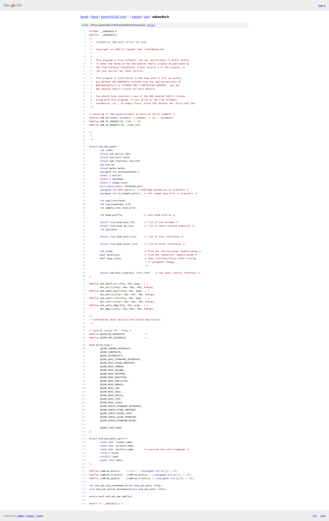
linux (94, 17)
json (323, 515)
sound (136, 17)
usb (146, 17)
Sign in (322, 5)
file (151, 25)
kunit (84, 17)
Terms (39, 515)
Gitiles (20, 515)
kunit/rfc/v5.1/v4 (113, 17)
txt (315, 515)
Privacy (30, 515)
